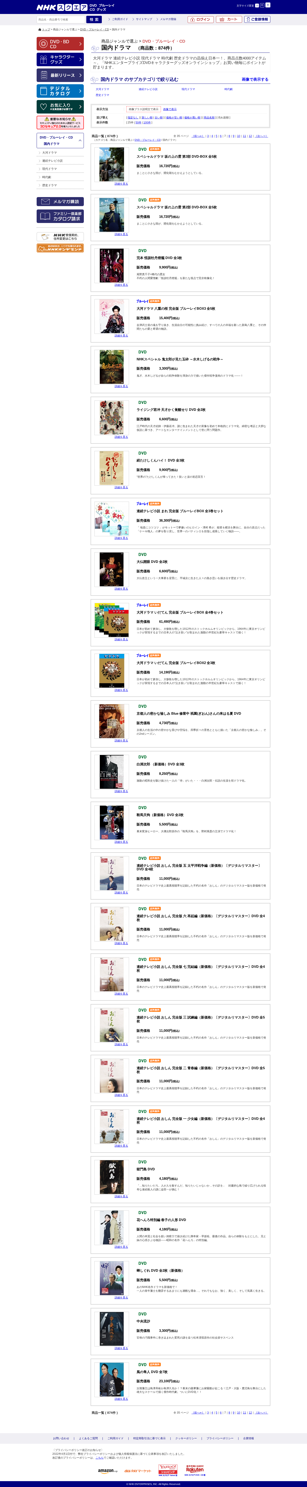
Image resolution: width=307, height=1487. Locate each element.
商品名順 (209, 117)
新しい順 (147, 117)
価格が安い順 (174, 117)
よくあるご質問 (88, 1438)
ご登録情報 (257, 19)
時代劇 (46, 177)
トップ (46, 29)
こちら (100, 1457)
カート (229, 19)
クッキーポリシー (186, 1438)
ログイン (201, 19)
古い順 (159, 117)
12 (250, 136)
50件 (138, 122)
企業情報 (248, 1438)
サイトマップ (144, 19)
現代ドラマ (49, 169)
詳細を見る (121, 183)
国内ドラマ (52, 144)
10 (238, 136)
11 (244, 136)
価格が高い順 (192, 117)
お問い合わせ (61, 1438)
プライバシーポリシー (220, 1438)
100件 (147, 122)
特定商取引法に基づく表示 (149, 1438)
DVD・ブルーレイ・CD (94, 29)
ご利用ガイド (120, 19)
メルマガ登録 (168, 19)
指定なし (133, 117)
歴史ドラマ (49, 185)
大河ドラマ (49, 152)
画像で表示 (170, 109)
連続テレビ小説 (52, 160)
